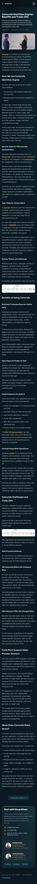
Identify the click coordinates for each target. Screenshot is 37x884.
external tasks (29, 159)
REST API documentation (14, 432)
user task (6, 208)
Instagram (16, 864)
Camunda (5, 54)
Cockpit (11, 453)
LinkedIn (7, 864)
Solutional (8, 3)
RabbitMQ (12, 225)
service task (6, 157)
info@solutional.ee (13, 827)
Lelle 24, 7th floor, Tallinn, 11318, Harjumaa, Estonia (17, 834)
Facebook (24, 864)
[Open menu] (34, 3)
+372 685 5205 (12, 830)
